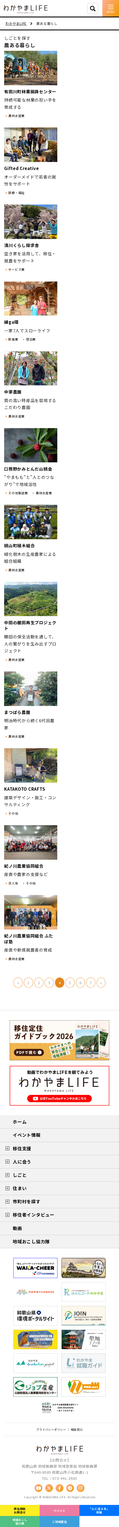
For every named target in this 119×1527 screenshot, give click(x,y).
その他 (13, 813)
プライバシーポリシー (51, 1429)
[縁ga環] (30, 298)
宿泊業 (31, 339)
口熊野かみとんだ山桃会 (28, 469)
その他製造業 (18, 493)
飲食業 (13, 339)
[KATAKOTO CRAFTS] (30, 765)
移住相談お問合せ (20, 1510)
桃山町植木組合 (19, 545)
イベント (59, 1511)
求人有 (13, 883)
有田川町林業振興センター (30, 91)
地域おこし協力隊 (19, 1521)
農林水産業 (16, 115)
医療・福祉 (16, 192)
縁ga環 (11, 322)
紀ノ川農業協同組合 (23, 866)
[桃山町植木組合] (30, 522)
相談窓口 (77, 1429)
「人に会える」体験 (99, 1510)
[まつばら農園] (30, 688)
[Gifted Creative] (30, 145)
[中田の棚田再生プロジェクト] (30, 599)
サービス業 (16, 269)
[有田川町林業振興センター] (30, 68)
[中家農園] (30, 368)
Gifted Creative (21, 168)
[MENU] (110, 8)
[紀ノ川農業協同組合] (30, 842)
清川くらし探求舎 (21, 245)
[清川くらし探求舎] (30, 222)
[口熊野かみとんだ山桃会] (30, 445)
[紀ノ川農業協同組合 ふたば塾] (30, 912)
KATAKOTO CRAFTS (24, 789)
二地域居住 (59, 1522)
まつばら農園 (17, 712)
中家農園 (13, 392)
